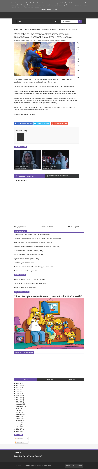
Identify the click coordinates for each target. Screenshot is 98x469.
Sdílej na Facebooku (25, 123)
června (18, 416)
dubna (18, 421)
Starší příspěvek (73, 227)
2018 (18, 400)
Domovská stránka (47, 227)
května (18, 418)
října (17, 408)
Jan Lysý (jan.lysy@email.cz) (32, 456)
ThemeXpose (47, 465)
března (18, 423)
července (19, 414)
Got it (55, 10)
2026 (18, 383)
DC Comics (38, 40)
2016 (18, 429)
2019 (18, 398)
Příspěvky (19, 438)
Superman (63, 40)
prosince (19, 404)
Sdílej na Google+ (61, 123)
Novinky (52, 40)
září (17, 410)
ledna (18, 427)
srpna (18, 412)
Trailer (16, 279)
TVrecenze (27, 465)
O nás (73, 465)
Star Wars (57, 40)
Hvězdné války (45, 40)
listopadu (19, 406)
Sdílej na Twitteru (43, 123)
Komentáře (20, 442)
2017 (18, 402)
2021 (18, 393)
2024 (18, 387)
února (18, 425)
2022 (18, 391)
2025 (18, 385)
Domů (68, 465)
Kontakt (80, 465)
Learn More (46, 10)
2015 (18, 431)
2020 (18, 396)
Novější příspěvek (20, 227)
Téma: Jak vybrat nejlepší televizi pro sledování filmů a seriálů (48, 296)
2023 (18, 389)
